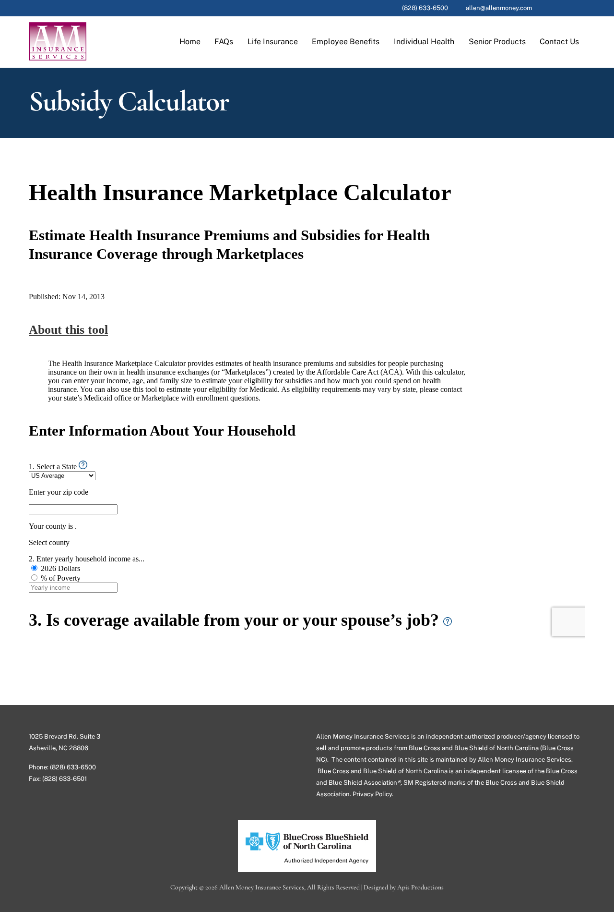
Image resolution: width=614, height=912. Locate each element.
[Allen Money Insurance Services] (57, 55)
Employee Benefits (345, 41)
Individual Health (424, 41)
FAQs (223, 41)
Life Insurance (273, 41)
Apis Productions (420, 887)
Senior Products (497, 41)
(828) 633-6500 (425, 8)
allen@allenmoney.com (499, 8)
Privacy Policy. (373, 794)
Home (190, 41)
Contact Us (559, 41)
